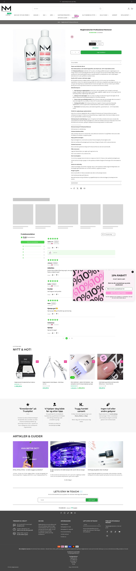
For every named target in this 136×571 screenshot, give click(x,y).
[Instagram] (64, 513)
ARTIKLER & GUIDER (62, 17)
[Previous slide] (4, 1)
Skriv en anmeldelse (32, 242)
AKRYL (51, 15)
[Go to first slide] (131, 1)
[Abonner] (99, 524)
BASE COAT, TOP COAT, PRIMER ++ (22, 15)
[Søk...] (100, 9)
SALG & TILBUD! (103, 15)
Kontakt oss (63, 536)
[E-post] (75, 513)
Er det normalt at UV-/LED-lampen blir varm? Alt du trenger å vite (67, 470)
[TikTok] (68, 513)
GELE (44, 15)
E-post (85, 524)
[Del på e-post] (84, 188)
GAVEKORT (114, 15)
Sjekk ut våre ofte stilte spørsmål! (25, 530)
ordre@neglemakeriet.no (73, 553)
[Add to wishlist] (72, 36)
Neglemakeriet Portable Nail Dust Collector (24, 382)
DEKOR (75, 15)
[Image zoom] (39, 55)
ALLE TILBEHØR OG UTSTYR (88, 15)
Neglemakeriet (15, 567)
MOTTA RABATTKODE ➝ (119, 293)
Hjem (59, 22)
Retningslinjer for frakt (66, 527)
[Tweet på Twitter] (77, 188)
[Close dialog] (132, 272)
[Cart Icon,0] (132, 8)
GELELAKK (35, 15)
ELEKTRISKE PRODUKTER (63, 15)
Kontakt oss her (20, 526)
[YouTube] (71, 513)
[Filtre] (103, 234)
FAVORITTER (75, 17)
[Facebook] (61, 513)
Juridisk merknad (65, 534)
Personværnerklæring (66, 531)
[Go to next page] (72, 338)
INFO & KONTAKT (125, 15)
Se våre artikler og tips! (22, 534)
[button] (92, 32)
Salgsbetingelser (64, 524)
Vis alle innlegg (67, 480)
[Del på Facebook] (74, 188)
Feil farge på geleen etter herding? (98, 470)
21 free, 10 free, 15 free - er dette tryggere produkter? (28, 470)
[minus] (72, 52)
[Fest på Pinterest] (81, 188)
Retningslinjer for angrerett (67, 529)
